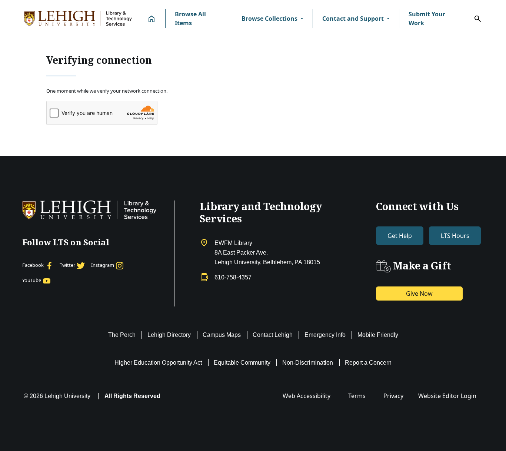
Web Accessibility (306, 396)
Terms (357, 396)
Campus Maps (222, 335)
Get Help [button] (399, 236)
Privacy (393, 396)
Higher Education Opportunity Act (158, 362)
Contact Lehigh (273, 335)
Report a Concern (368, 362)
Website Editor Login (447, 396)
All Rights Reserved (132, 396)
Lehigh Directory (169, 335)
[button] (272, 18)
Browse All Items (190, 18)
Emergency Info (325, 335)
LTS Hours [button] (455, 236)
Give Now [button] (419, 293)
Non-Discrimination (307, 362)
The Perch (122, 335)
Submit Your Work (427, 18)
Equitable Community (242, 362)
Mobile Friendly (377, 335)
